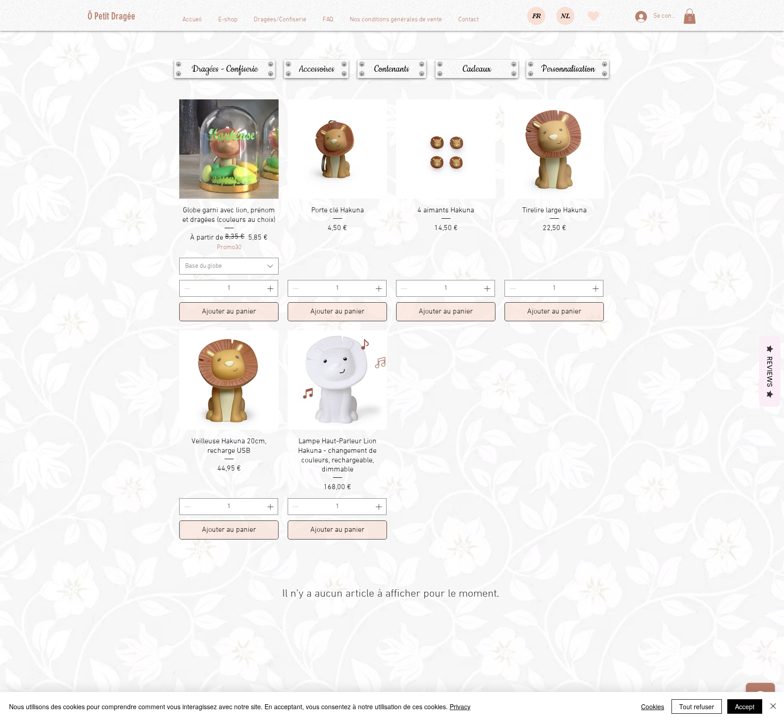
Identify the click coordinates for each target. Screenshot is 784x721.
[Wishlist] (593, 16)
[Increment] (271, 288)
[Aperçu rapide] (229, 149)
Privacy (460, 706)
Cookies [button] (652, 706)
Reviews (769, 371)
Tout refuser (696, 706)
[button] (689, 16)
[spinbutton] (228, 288)
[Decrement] (186, 288)
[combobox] (229, 266)
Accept (745, 706)
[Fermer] (773, 706)
